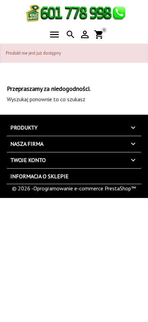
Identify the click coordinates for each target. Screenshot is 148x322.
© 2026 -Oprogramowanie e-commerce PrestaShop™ (74, 188)
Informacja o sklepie (39, 176)
